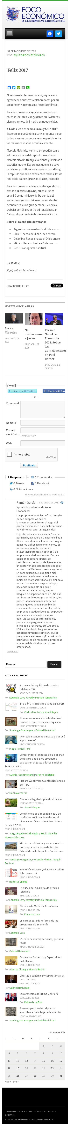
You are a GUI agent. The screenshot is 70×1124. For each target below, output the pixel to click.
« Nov (8, 1081)
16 (52, 1061)
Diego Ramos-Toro (20, 748)
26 (17, 1075)
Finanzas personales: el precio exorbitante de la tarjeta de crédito (40, 1010)
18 (9, 1068)
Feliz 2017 (17, 70)
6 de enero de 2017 (49, 502)
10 (61, 1053)
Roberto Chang (18, 881)
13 (26, 1061)
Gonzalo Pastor (18, 793)
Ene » (16, 1081)
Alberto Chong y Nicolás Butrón (27, 969)
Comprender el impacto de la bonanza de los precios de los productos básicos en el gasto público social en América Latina (34, 760)
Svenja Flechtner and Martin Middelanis (31, 774)
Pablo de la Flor (33, 1002)
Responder (12, 651)
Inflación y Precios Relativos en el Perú (42, 703)
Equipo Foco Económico (29, 55)
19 (17, 1068)
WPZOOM (48, 1119)
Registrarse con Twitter (22, 391)
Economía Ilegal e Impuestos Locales (41, 799)
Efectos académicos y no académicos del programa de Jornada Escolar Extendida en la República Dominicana (42, 847)
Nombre (11, 422)
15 (43, 1061)
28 (35, 1075)
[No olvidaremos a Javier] (34, 320)
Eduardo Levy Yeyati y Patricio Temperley (33, 697)
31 (61, 1075)
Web (9, 443)
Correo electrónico (12, 432)
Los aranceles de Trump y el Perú (39, 994)
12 (17, 1061)
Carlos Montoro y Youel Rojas (41, 712)
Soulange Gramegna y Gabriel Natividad (32, 730)
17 (61, 1061)
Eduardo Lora (32, 914)
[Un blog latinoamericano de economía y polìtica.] (35, 13)
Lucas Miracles (11, 330)
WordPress (24, 1119)
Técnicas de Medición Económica (39, 906)
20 (26, 1068)
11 (9, 1061)
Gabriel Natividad (19, 951)
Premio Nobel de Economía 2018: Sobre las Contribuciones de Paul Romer (54, 344)
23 (52, 1068)
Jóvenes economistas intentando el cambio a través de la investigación (40, 720)
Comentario (13, 403)
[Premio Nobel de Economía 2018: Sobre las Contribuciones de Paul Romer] (54, 320)
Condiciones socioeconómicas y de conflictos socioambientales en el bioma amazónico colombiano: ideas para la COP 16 (33, 819)
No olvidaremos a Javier (33, 334)
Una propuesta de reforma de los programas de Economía (39, 922)
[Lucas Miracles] (14, 320)
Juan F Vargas (32, 807)
